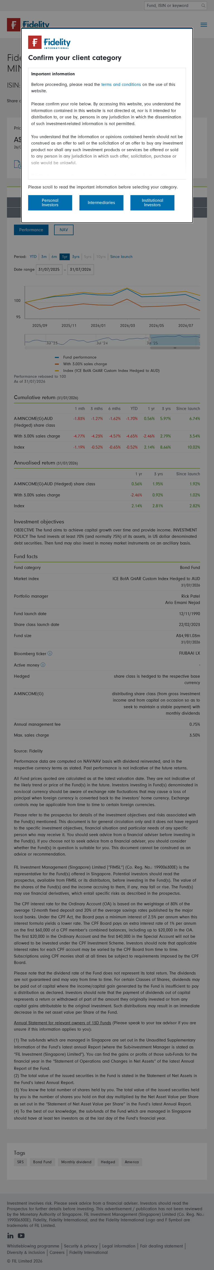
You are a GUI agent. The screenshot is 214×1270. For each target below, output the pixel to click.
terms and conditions (121, 84)
